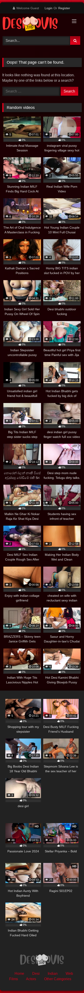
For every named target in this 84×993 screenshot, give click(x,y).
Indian (53, 973)
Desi (36, 973)
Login (48, 8)
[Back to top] (70, 979)
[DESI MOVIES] (34, 24)
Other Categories (57, 979)
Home (19, 973)
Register (64, 8)
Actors (31, 979)
